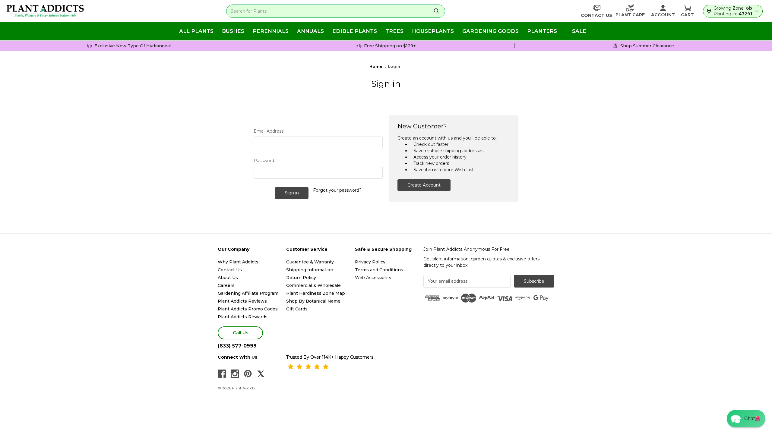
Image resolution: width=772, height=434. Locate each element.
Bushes (233, 31)
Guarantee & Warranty (310, 262)
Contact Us (230, 269)
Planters (542, 31)
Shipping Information (309, 269)
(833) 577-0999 (237, 346)
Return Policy (301, 277)
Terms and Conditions (379, 269)
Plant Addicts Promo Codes (248, 309)
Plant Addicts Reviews (242, 301)
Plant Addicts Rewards (242, 316)
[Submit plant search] (437, 11)
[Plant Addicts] (45, 11)
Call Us (240, 332)
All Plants (196, 31)
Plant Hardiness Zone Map (315, 293)
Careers (226, 285)
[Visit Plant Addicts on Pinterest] (248, 374)
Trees (394, 31)
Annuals (310, 31)
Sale (579, 31)
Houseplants (433, 31)
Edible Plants (354, 31)
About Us (228, 277)
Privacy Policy (370, 262)
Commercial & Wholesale (313, 285)
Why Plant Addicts (238, 262)
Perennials (271, 31)
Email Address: (269, 131)
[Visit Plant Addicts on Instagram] (235, 374)
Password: (264, 160)
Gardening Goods (490, 31)
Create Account (424, 185)
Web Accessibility (373, 277)
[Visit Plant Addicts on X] (261, 374)
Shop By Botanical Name (313, 301)
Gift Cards (297, 309)
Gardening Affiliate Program (248, 293)
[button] (746, 418)
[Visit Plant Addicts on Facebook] (222, 374)
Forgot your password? (337, 190)
